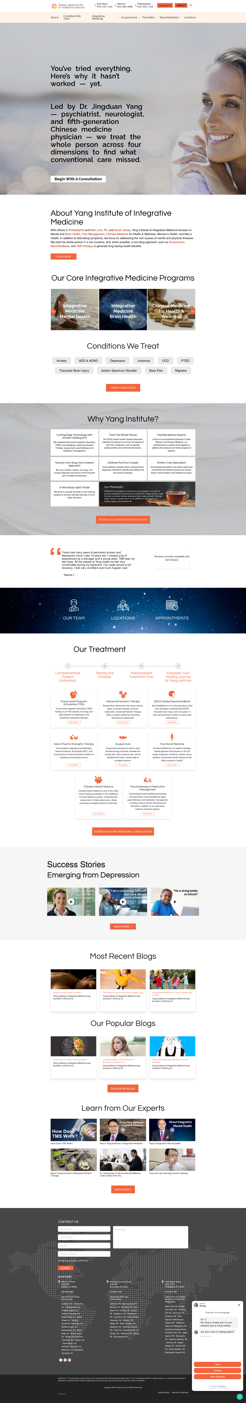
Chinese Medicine (117, 234)
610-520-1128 (104, 6)
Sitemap (61, 1394)
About (54, 17)
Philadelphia (76, 230)
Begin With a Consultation (78, 179)
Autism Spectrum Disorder (119, 370)
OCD (165, 360)
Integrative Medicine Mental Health (75, 311)
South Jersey (122, 230)
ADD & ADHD (88, 360)
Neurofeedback (169, 17)
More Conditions (123, 387)
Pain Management (93, 234)
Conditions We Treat (72, 17)
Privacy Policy (164, 1393)
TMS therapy (84, 246)
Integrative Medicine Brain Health (123, 311)
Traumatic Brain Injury (74, 370)
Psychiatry (148, 17)
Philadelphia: (144, 4)
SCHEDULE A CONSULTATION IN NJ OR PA (123, 519)
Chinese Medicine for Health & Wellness (171, 311)
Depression (117, 360)
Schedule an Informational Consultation (123, 831)
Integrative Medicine (98, 17)
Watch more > (123, 926)
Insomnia (144, 360)
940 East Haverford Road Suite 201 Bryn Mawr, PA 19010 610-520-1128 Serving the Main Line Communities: (120, 1290)
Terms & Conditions (179, 1393)
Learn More (63, 256)
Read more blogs (123, 1088)
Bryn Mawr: (102, 4)
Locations (190, 17)
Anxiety (62, 360)
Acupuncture (129, 17)
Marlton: (121, 4)
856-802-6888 (125, 6)
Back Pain (156, 370)
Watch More (123, 1189)
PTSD (185, 360)
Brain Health (72, 234)
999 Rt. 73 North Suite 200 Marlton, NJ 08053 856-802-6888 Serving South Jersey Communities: (70, 1290)
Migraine (181, 370)
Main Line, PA (98, 230)
